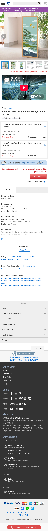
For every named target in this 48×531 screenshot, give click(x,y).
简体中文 (7, 118)
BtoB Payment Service (16, 480)
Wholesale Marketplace (16, 447)
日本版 (5, 384)
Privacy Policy (24, 515)
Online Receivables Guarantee (19, 493)
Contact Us (7, 380)
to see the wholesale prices (24, 527)
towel (22, 266)
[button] (4, 36)
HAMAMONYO (24, 246)
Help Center (7, 377)
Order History (7, 374)
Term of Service (35, 513)
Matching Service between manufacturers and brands (24, 466)
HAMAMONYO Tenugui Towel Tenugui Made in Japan (21, 278)
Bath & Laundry (7, 259)
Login (44, 182)
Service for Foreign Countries (19, 453)
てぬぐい (10, 108)
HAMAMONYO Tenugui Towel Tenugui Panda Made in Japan (21, 282)
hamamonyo (30, 266)
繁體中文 (17, 118)
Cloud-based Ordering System (18, 459)
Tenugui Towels (22, 259)
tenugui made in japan (9, 269)
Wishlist (5, 370)
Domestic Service (15, 450)
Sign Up (38, 176)
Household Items (32, 257)
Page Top (38, 348)
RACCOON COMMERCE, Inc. (16, 418)
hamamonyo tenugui (26, 269)
